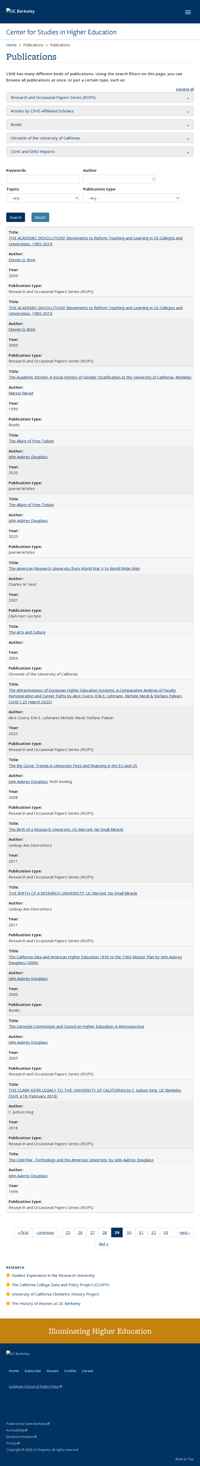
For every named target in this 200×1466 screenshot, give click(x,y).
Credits (70, 1370)
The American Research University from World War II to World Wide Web (74, 568)
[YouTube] (31, 1362)
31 (143, 1233)
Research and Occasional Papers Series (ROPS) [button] (53, 97)
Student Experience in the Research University (53, 1275)
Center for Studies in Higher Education (61, 32)
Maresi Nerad (21, 393)
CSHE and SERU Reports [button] (33, 151)
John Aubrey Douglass (28, 456)
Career (87, 1370)
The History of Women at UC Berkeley (45, 1303)
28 (106, 1233)
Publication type (99, 189)
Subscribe (32, 1370)
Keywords (16, 170)
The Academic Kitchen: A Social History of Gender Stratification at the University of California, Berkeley (100, 377)
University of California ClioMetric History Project (55, 1294)
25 (70, 1233)
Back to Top (185, 1459)
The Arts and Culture (27, 632)
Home (11, 44)
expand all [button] (185, 89)
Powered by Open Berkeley (28, 1424)
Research (15, 1267)
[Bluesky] (51, 1362)
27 (94, 1233)
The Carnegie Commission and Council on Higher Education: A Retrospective (76, 1026)
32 (155, 1233)
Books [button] (16, 124)
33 (168, 1233)
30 (131, 1233)
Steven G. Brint (22, 259)
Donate (53, 1370)
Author (90, 170)
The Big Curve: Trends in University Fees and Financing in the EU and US (73, 765)
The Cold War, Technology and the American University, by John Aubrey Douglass (81, 1159)
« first (25, 1233)
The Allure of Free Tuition (31, 440)
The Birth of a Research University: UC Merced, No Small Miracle (66, 829)
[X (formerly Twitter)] (11, 1362)
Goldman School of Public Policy (35, 1386)
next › (186, 1233)
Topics (12, 189)
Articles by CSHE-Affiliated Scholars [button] (42, 110)
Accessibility (16, 1430)
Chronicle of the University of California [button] (45, 138)
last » (105, 1244)
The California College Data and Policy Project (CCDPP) (60, 1284)
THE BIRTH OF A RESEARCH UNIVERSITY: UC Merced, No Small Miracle (73, 893)
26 (82, 1233)
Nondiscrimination (21, 1437)
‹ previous (47, 1233)
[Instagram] (41, 1362)
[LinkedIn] (21, 1362)
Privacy (13, 1443)
